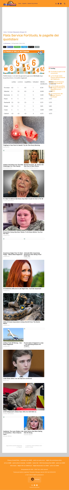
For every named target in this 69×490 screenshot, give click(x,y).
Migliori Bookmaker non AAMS (41, 465)
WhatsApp (17, 46)
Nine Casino (13, 465)
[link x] (56, 3)
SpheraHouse (36, 487)
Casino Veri (35, 463)
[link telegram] (61, 3)
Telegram (25, 46)
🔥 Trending (52, 68)
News (19, 3)
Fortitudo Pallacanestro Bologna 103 (17, 32)
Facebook (10, 46)
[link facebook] (58, 3)
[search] (64, 3)
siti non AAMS (7, 463)
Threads (31, 46)
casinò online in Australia (18, 463)
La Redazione (6, 43)
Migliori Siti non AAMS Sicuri (25, 465)
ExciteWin (28, 463)
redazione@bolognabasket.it (36, 474)
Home (5, 32)
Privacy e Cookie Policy (13, 460)
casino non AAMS (60, 463)
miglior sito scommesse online (54, 460)
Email (38, 46)
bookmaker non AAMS (26, 460)
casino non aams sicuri (39, 460)
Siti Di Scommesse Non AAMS (47, 463)
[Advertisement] (34, 21)
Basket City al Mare (33, 3)
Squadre (24, 3)
